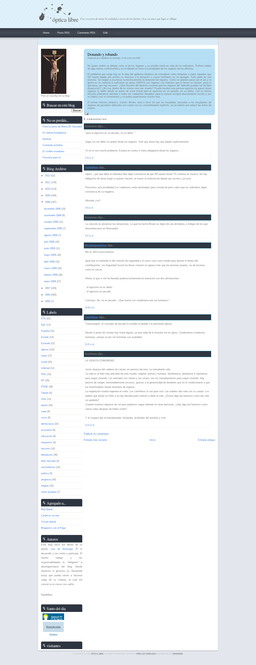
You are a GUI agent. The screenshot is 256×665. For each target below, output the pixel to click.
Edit (105, 32)
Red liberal (46, 509)
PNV (43, 374)
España (45, 330)
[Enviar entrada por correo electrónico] (86, 113)
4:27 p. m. (89, 235)
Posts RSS (63, 32)
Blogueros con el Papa (53, 528)
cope (43, 411)
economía (46, 430)
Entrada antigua (206, 440)
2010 (48, 188)
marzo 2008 (51, 268)
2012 (48, 175)
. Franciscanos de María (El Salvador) (61, 126)
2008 (48, 202)
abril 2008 (49, 261)
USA (43, 399)
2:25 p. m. (89, 157)
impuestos (46, 442)
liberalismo (47, 454)
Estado (45, 337)
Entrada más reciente (95, 440)
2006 (48, 294)
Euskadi (45, 343)
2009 (48, 195)
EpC (43, 324)
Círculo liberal (48, 521)
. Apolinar (46, 139)
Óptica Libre (65, 19)
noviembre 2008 (53, 215)
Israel (44, 361)
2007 (48, 288)
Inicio (152, 440)
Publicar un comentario (96, 433)
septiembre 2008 (53, 228)
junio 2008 (50, 248)
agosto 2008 (51, 235)
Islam (44, 355)
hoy (115, 74)
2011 (48, 182)
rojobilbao (91, 167)
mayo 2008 (50, 255)
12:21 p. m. (90, 425)
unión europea (48, 491)
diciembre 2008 (52, 208)
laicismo (45, 448)
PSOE (44, 386)
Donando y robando (103, 54)
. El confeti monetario (52, 151)
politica (45, 473)
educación (46, 436)
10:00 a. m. (90, 307)
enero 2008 (50, 281)
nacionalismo (48, 467)
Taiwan (45, 392)
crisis (44, 417)
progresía (46, 479)
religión (45, 485)
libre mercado (48, 461)
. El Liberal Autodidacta (53, 132)
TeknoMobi (177, 654)
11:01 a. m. (90, 344)
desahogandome (96, 245)
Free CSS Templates (146, 654)
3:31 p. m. (89, 207)
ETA (43, 318)
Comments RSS (86, 32)
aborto (44, 405)
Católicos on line (50, 515)
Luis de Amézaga (62, 549)
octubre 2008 (51, 221)
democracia (47, 423)
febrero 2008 (51, 274)
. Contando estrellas (52, 145)
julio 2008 (49, 241)
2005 (48, 301)
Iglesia (44, 349)
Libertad (45, 368)
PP (42, 380)
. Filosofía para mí (51, 157)
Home (46, 32)
